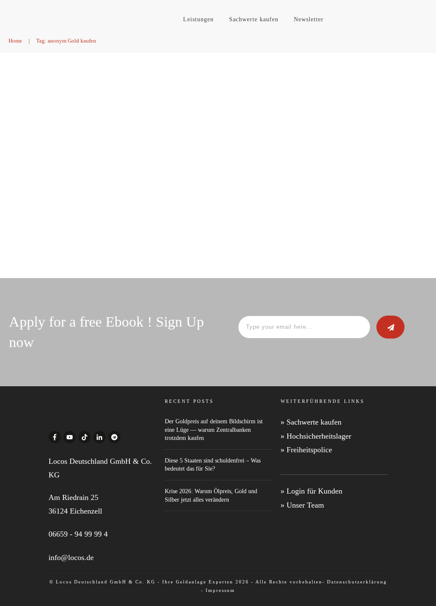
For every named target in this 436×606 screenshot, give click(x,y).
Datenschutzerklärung (357, 581)
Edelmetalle (144, 101)
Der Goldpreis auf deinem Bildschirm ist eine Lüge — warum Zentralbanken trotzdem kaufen (214, 429)
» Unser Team (302, 505)
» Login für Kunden (311, 491)
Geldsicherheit (180, 101)
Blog (121, 101)
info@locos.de (71, 557)
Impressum (220, 590)
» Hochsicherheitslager (316, 436)
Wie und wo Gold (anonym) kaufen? (95, 77)
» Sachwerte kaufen (311, 422)
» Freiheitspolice (306, 449)
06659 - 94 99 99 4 (78, 534)
